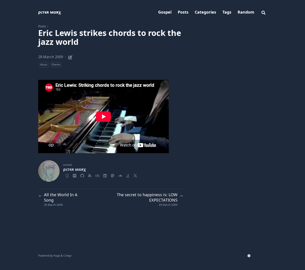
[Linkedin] (105, 175)
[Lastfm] (97, 175)
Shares (56, 64)
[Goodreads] (67, 175)
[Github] (82, 175)
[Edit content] (70, 56)
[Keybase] (90, 175)
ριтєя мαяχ (49, 12)
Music (44, 64)
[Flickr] (74, 175)
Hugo (56, 256)
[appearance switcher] (249, 255)
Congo (67, 256)
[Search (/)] (263, 12)
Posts (42, 26)
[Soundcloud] (120, 175)
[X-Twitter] (135, 175)
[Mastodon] (112, 175)
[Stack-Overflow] (128, 175)
